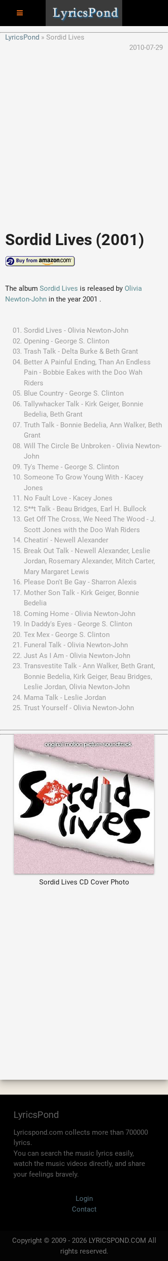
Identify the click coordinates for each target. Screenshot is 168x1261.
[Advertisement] (84, 137)
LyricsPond (22, 37)
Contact (84, 1209)
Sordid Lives (59, 288)
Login (84, 1198)
